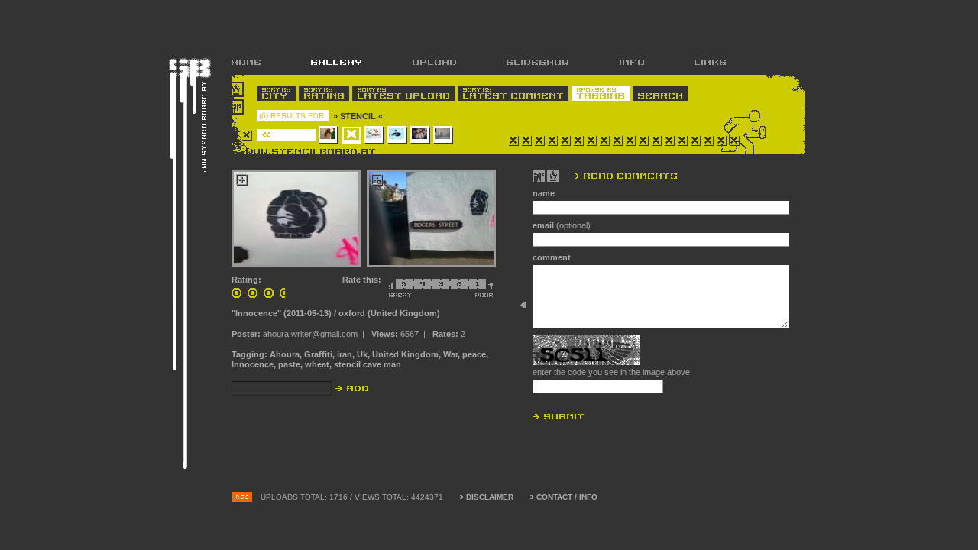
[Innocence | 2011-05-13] (351, 135)
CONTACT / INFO (566, 497)
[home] (259, 62)
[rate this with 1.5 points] (463, 288)
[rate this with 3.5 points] (427, 288)
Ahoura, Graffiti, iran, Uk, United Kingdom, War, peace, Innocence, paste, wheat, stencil (360, 359)
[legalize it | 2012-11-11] (443, 135)
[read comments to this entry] (605, 176)
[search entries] (660, 93)
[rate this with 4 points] (418, 288)
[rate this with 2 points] (454, 288)
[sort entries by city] (276, 93)
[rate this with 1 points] (473, 288)
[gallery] (336, 62)
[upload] (434, 62)
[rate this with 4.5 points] (408, 288)
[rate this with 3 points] (436, 288)
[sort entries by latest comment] (513, 93)
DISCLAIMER (489, 497)
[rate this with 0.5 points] (485, 288)
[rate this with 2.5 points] (445, 288)
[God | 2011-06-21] (397, 135)
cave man (382, 364)
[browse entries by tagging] (601, 93)
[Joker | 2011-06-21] (374, 135)
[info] (631, 62)
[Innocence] (296, 218)
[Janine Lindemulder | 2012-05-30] (420, 135)
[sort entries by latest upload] (403, 93)
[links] (697, 62)
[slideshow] (537, 62)
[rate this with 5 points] (396, 288)
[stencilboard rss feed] (242, 498)
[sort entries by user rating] (324, 93)
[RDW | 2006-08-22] (328, 135)
